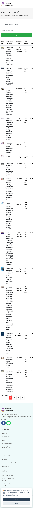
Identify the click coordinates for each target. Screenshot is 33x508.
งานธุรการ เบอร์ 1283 (7, 475)
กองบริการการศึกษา (7, 444)
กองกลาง (4, 433)
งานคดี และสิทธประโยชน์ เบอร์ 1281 (8, 479)
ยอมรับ (16, 499)
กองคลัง (4, 440)
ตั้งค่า (17, 495)
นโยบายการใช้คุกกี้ (9, 494)
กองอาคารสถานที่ (5, 466)
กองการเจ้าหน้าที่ (6, 437)
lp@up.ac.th (8, 420)
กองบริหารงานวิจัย (6, 456)
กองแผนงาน (4, 459)
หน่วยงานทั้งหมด (6, 447)
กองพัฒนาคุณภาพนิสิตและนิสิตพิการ (10, 463)
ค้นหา (16, 35)
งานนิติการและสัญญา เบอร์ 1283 (7, 485)
